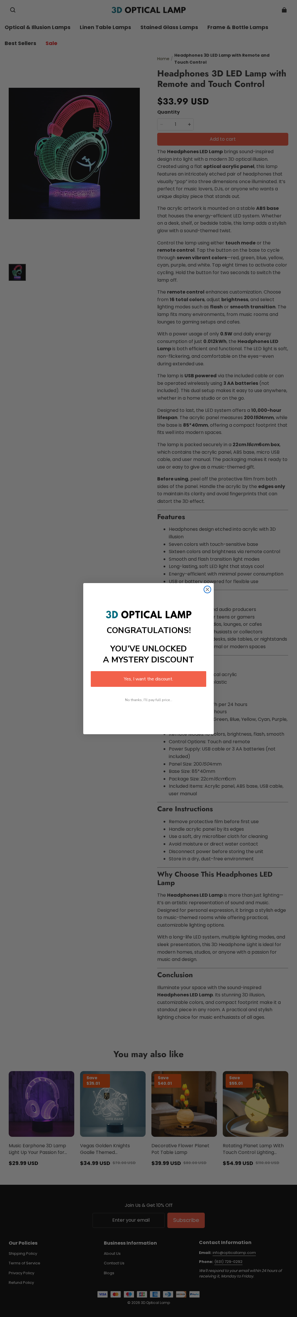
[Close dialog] (207, 589)
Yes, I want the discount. (148, 679)
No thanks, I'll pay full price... (148, 700)
